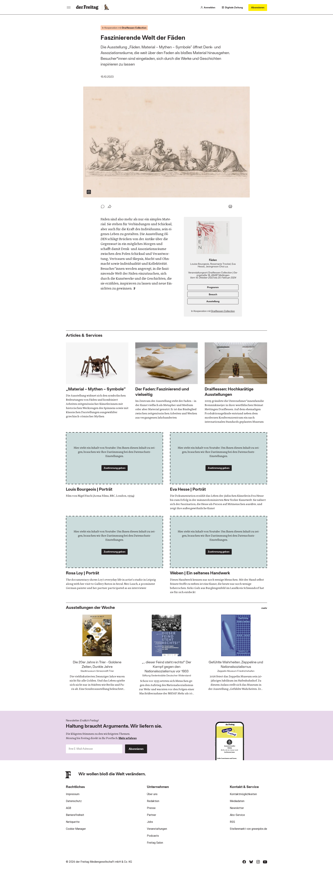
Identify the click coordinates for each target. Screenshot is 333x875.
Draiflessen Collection (223, 310)
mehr (264, 608)
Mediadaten (237, 801)
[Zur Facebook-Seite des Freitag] (244, 862)
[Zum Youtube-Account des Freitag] (265, 862)
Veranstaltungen (157, 828)
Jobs (150, 822)
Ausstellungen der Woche (90, 607)
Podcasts (153, 835)
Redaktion (153, 801)
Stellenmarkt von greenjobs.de (248, 828)
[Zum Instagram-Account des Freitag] (258, 862)
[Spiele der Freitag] (106, 7)
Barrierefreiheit (75, 815)
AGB (68, 808)
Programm (213, 287)
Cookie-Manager (76, 828)
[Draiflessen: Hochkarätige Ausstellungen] (236, 383)
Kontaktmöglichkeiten (243, 794)
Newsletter (237, 808)
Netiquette (73, 822)
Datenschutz (74, 801)
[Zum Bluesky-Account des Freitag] (251, 862)
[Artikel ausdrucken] (230, 206)
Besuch (213, 294)
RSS (232, 822)
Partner (151, 815)
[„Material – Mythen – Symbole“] (97, 380)
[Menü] (68, 7)
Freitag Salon (155, 842)
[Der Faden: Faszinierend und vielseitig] (166, 381)
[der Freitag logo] (88, 7)
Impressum (72, 794)
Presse (151, 808)
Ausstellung (212, 301)
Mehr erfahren (128, 738)
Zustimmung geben (114, 467)
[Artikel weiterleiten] (110, 206)
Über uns (152, 794)
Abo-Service (237, 815)
